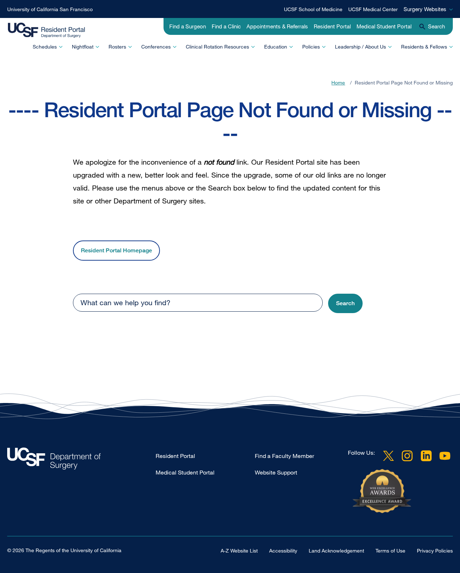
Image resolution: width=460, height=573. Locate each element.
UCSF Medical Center (373, 9)
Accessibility (283, 550)
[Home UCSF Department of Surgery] (81, 460)
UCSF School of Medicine (313, 9)
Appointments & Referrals (277, 26)
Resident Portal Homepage (116, 250)
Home (338, 82)
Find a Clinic (226, 26)
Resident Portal (332, 26)
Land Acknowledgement (336, 550)
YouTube (445, 455)
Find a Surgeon (187, 26)
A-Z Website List (239, 550)
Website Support (276, 472)
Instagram (407, 455)
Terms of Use (390, 550)
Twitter (388, 455)
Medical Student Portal (383, 26)
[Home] (53, 30)
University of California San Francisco (50, 9)
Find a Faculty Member (284, 455)
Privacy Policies (435, 550)
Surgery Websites (425, 9)
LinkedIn (426, 455)
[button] (345, 303)
